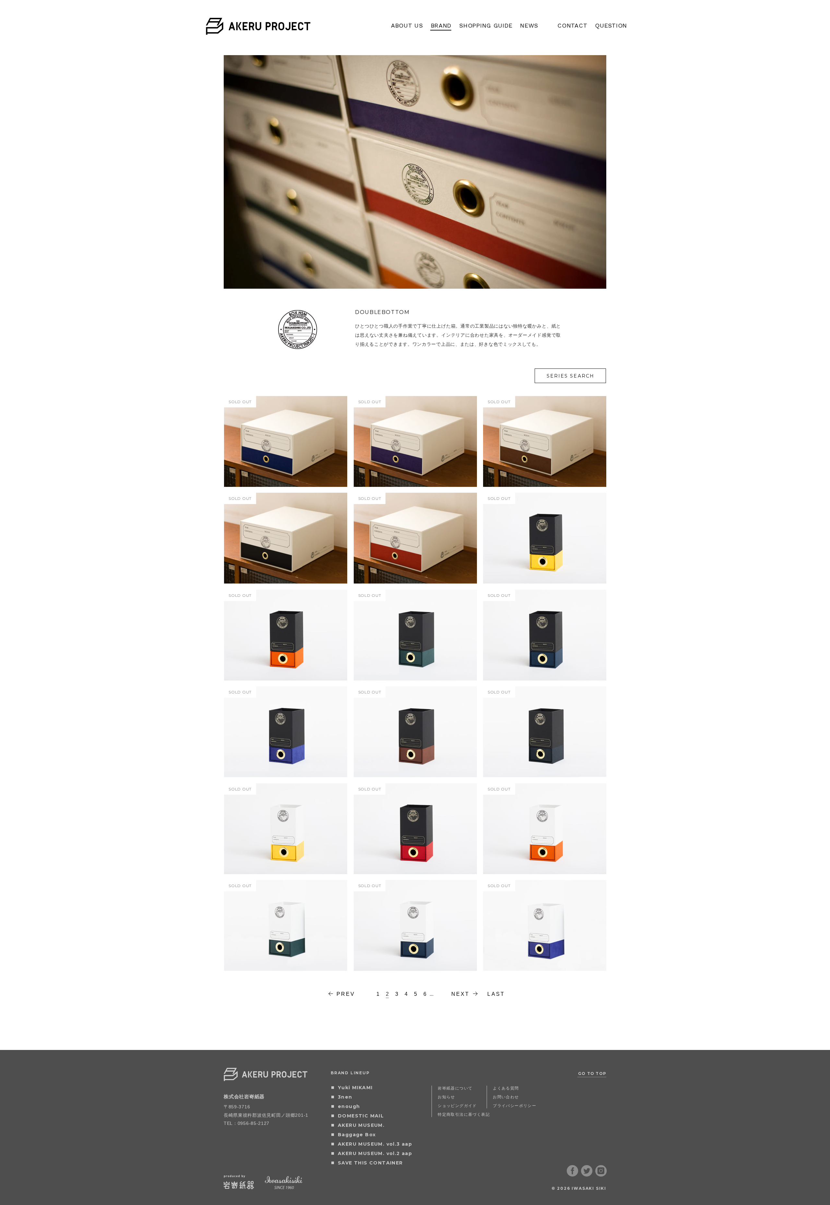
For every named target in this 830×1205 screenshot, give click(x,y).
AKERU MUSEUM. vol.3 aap (375, 1144)
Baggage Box (357, 1134)
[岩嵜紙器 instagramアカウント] (601, 1174)
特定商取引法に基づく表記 (464, 1114)
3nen (345, 1097)
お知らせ (446, 1096)
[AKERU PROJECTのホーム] (258, 30)
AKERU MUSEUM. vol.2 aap (375, 1153)
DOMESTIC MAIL (361, 1116)
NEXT (460, 994)
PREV (346, 994)
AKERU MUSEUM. (361, 1125)
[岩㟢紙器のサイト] (239, 1186)
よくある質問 (506, 1088)
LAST (496, 994)
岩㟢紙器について (455, 1088)
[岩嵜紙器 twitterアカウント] (587, 1174)
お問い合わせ (506, 1096)
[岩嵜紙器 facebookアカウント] (572, 1174)
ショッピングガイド (457, 1105)
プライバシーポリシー (514, 1105)
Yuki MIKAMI (355, 1087)
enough (349, 1106)
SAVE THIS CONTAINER (370, 1163)
